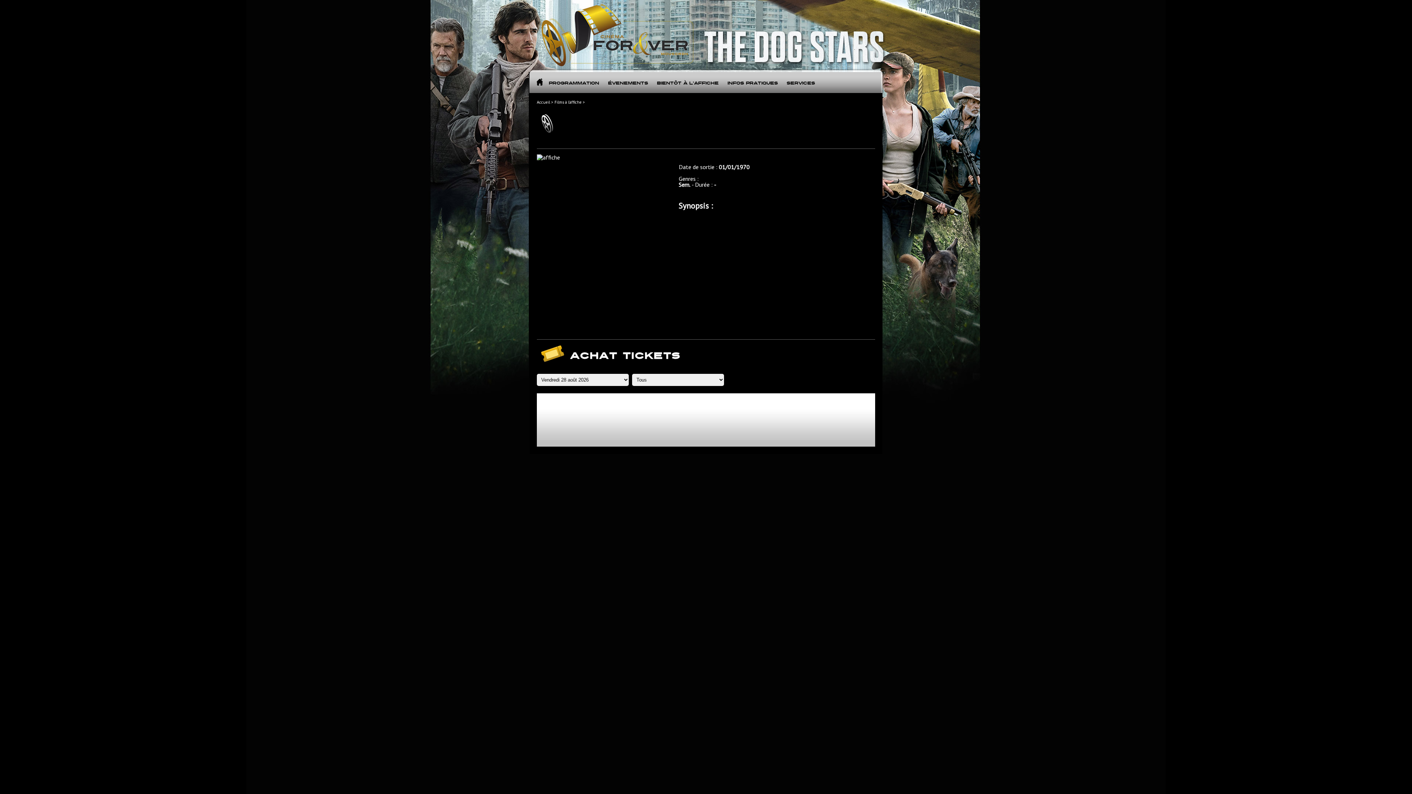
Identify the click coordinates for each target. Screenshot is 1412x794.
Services (801, 83)
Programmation (574, 83)
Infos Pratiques (752, 83)
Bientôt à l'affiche (688, 83)
